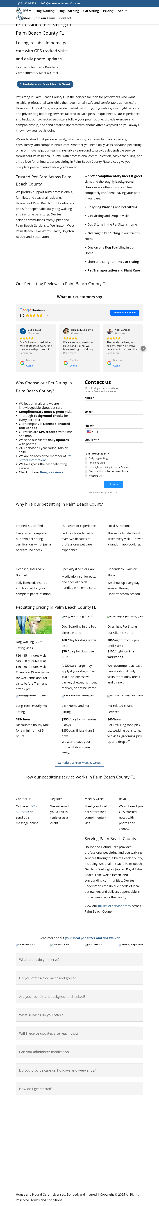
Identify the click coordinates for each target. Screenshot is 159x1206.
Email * (89, 411)
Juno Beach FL (60, 1110)
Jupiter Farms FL (61, 1121)
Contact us (58, 1183)
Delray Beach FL (27, 1138)
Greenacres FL (26, 1143)
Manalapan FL (94, 1110)
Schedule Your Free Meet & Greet (45, 84)
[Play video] (40, 882)
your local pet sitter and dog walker (92, 938)
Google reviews (51, 472)
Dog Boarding (69, 11)
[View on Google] (23, 331)
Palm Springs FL (96, 1166)
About (122, 11)
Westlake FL (127, 1171)
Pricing (108, 11)
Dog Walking (45, 11)
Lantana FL (58, 1160)
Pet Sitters (24, 11)
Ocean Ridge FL (96, 1127)
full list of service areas (114, 906)
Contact (65, 18)
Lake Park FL (59, 1149)
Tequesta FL (127, 1132)
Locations (23, 18)
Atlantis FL (23, 1110)
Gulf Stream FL (26, 1149)
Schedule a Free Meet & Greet (79, 762)
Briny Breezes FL (27, 1132)
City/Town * (92, 439)
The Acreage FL (130, 1138)
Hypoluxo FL (59, 1104)
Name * (89, 397)
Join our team (45, 18)
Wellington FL (128, 1143)
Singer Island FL (130, 1115)
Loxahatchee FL (96, 1104)
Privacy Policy (75, 1200)
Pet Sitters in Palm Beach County (33, 1183)
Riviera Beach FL (96, 1171)
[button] (15, 348)
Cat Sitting (91, 11)
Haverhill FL (24, 1155)
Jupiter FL (57, 1115)
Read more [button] (26, 353)
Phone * (90, 425)
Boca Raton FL (26, 1115)
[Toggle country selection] (90, 432)
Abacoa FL (23, 1104)
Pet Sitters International (45, 458)
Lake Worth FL (60, 1155)
